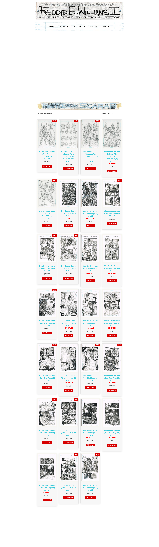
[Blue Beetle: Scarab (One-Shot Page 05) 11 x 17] (69, 248)
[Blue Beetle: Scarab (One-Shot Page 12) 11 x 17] (47, 358)
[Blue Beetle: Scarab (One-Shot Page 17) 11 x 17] (69, 413)
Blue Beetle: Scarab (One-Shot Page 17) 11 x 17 (68, 432)
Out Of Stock (47, 166)
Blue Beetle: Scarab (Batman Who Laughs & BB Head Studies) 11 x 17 (68, 156)
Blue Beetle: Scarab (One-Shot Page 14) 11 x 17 (90, 378)
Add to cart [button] (111, 171)
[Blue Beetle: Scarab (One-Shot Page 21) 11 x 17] (69, 468)
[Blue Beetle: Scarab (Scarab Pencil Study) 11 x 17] (47, 193)
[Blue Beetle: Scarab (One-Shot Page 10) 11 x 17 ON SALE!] (90, 303)
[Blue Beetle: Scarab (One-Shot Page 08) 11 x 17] (47, 303)
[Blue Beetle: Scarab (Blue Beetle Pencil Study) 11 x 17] (47, 134)
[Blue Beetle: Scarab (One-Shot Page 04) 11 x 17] (47, 248)
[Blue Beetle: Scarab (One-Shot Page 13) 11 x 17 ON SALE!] (69, 358)
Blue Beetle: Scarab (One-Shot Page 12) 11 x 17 (47, 378)
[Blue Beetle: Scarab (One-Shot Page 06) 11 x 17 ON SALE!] (90, 248)
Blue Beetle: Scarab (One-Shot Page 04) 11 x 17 (47, 268)
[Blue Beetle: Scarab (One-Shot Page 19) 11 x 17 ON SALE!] (112, 413)
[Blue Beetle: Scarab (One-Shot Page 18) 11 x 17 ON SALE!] (90, 413)
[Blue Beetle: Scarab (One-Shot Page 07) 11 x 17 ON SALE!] (112, 248)
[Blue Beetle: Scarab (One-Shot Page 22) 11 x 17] (90, 468)
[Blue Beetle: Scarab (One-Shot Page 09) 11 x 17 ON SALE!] (69, 303)
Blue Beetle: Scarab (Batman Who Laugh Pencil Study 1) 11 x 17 (90, 156)
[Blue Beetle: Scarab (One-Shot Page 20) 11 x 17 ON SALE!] (47, 468)
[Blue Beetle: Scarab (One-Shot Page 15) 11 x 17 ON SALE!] (112, 358)
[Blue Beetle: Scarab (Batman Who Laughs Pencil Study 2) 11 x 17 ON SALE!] (112, 134)
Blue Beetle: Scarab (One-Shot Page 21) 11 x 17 (68, 487)
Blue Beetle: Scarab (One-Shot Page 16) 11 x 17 (47, 432)
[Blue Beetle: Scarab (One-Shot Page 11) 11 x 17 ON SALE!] (112, 303)
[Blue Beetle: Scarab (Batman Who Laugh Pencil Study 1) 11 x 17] (90, 134)
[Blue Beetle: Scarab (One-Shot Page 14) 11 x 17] (90, 358)
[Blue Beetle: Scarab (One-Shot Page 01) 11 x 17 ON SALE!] (69, 193)
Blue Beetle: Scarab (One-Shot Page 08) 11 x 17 (47, 323)
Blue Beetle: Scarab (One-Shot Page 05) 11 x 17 (68, 268)
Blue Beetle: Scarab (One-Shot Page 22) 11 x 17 (90, 487)
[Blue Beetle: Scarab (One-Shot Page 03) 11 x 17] (112, 193)
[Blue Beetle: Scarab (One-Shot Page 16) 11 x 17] (47, 413)
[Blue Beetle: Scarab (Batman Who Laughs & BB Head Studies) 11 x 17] (69, 134)
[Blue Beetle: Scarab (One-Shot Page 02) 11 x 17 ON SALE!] (90, 193)
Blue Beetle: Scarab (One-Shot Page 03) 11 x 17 (112, 213)
